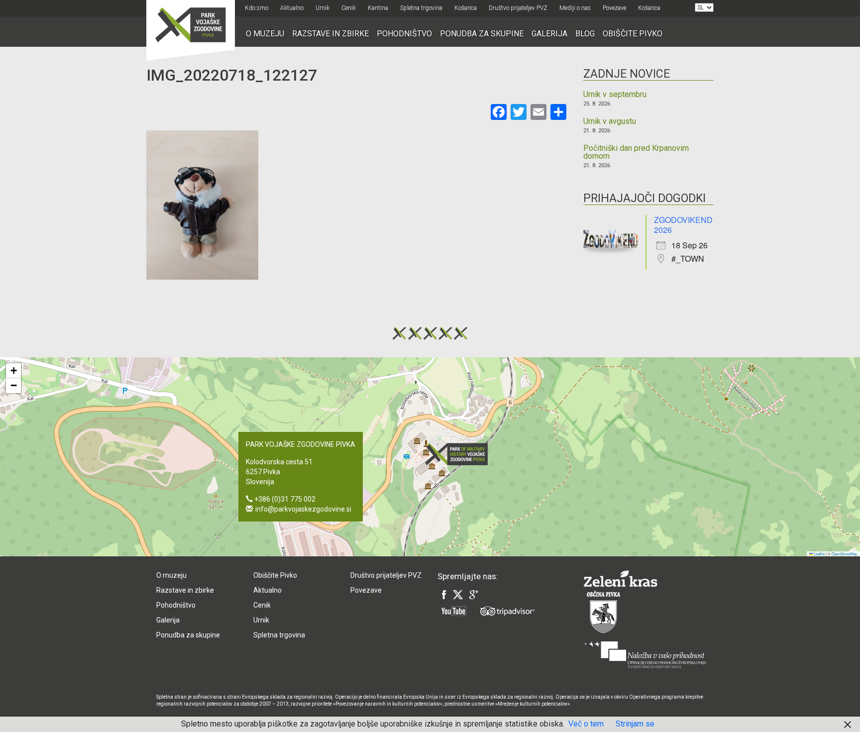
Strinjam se (635, 724)
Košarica (465, 7)
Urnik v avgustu (609, 121)
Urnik (322, 7)
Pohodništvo (404, 33)
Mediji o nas (575, 7)
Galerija (549, 33)
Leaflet (819, 553)
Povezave (614, 7)
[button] (459, 454)
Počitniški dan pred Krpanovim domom (636, 152)
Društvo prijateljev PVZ (518, 7)
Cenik (348, 7)
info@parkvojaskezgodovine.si (303, 509)
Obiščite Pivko (632, 33)
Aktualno (292, 7)
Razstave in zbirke (330, 33)
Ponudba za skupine (482, 33)
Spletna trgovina (421, 7)
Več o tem (586, 724)
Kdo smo (256, 7)
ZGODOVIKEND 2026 (683, 224)
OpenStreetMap (845, 553)
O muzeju (265, 33)
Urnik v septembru (614, 95)
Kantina (378, 7)
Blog (585, 33)
